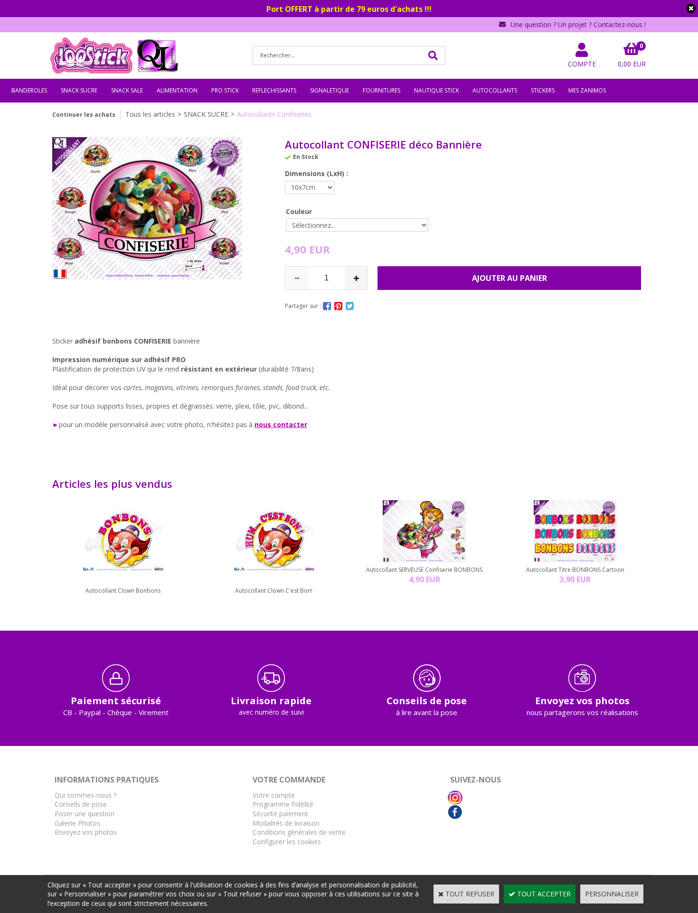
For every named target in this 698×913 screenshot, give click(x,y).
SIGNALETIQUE (329, 90)
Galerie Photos (77, 823)
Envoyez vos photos (86, 832)
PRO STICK (225, 90)
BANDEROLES (29, 90)
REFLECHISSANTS (274, 90)
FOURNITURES (381, 90)
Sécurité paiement (280, 813)
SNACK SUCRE (79, 90)
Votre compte (274, 795)
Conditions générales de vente (299, 832)
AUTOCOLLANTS (494, 90)
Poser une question (84, 813)
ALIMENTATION (177, 90)
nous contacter (281, 424)
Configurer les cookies (287, 841)
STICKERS (543, 90)
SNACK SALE (127, 90)
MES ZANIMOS (587, 90)
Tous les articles (150, 114)
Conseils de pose (81, 804)
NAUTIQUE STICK (436, 90)
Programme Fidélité (283, 804)
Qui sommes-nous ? (85, 795)
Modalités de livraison (286, 823)
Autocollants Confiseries (274, 114)
